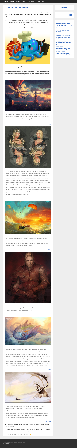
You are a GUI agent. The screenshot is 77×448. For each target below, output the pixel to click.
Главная (6, 1)
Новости (43, 1)
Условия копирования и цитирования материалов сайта (14, 442)
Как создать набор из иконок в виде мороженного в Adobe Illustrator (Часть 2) (63, 50)
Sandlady (49, 369)
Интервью (24, 1)
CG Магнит (63, 7)
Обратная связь (6, 443)
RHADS (49, 249)
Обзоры (38, 1)
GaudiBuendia (48, 421)
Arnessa (31, 24)
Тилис (19, 9)
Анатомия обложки (60, 27)
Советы (18, 1)
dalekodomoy (37, 24)
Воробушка (48, 199)
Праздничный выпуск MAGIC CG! (64, 25)
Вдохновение (31, 1)
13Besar (49, 314)
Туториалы (12, 1)
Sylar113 (49, 124)
